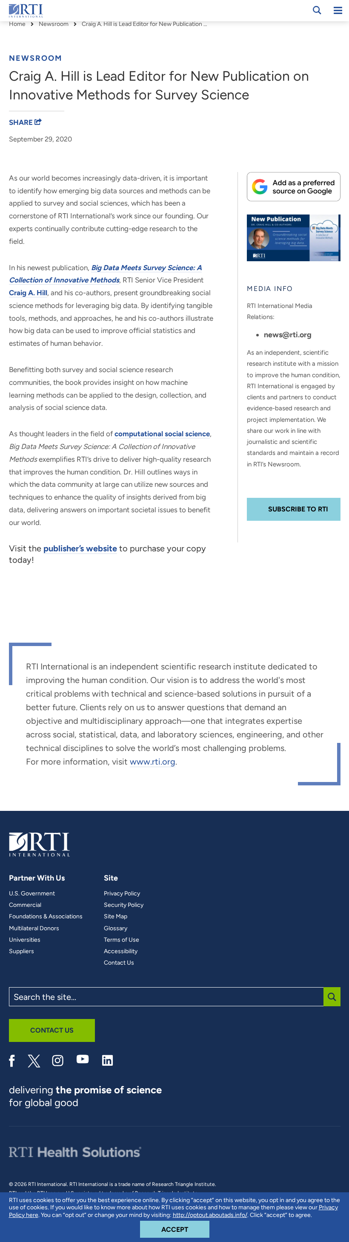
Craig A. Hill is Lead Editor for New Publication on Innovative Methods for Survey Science (145, 24)
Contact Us (119, 963)
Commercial (25, 905)
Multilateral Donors (34, 929)
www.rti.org (152, 761)
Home (17, 24)
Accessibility (120, 951)
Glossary (115, 929)
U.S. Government (32, 894)
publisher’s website (80, 548)
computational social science (162, 433)
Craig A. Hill (28, 292)
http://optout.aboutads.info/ (210, 1215)
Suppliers (21, 951)
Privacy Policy (122, 894)
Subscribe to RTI (298, 509)
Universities (24, 940)
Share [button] (21, 122)
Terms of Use (121, 940)
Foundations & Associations (46, 917)
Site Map (115, 917)
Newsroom (54, 24)
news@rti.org (288, 334)
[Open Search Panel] (317, 10)
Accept (185, 1229)
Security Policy (123, 905)
